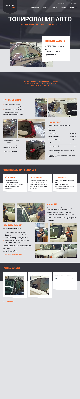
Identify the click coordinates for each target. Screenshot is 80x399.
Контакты (73, 7)
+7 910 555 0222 (13, 151)
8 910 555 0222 (73, 3)
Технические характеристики (12, 254)
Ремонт (46, 7)
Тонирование (35, 7)
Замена (54, 7)
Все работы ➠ (9, 302)
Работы (63, 7)
